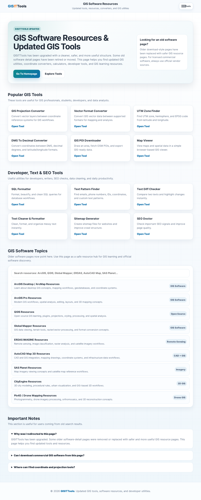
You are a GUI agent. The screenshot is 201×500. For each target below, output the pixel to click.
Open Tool (17, 126)
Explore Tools (53, 73)
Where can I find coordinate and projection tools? (44, 467)
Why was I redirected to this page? (35, 433)
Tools (188, 6)
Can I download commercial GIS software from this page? (49, 455)
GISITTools (67, 491)
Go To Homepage (26, 73)
